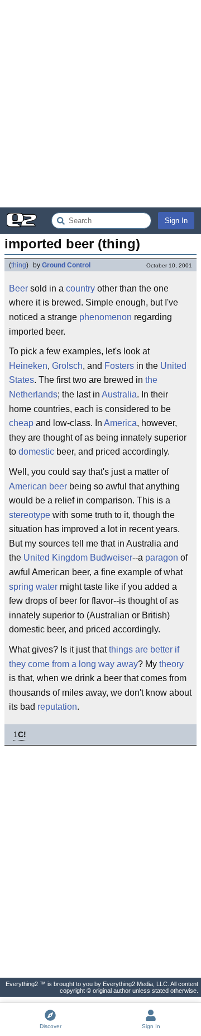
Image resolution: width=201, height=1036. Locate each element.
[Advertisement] (100, 104)
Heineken (28, 366)
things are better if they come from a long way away (94, 657)
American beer (38, 486)
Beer (18, 288)
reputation (57, 706)
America (120, 423)
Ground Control (66, 265)
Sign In (176, 220)
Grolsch (67, 366)
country (80, 288)
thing (18, 265)
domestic (36, 451)
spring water (33, 586)
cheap (21, 423)
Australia (119, 394)
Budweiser (111, 557)
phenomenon (105, 317)
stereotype (29, 515)
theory (171, 664)
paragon (161, 557)
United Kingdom (55, 557)
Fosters (119, 366)
